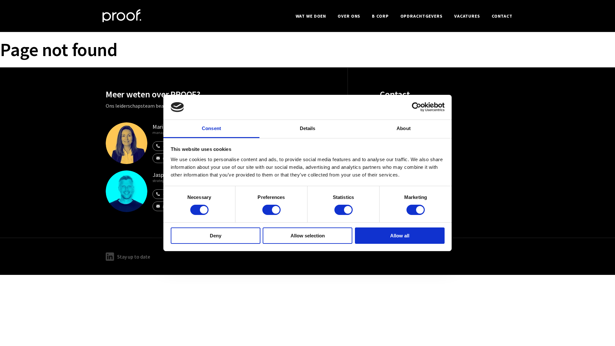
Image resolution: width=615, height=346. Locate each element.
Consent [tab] (211, 128)
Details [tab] (308, 128)
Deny (215, 235)
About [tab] (404, 128)
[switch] (271, 210)
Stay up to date (133, 256)
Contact (502, 16)
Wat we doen (311, 16)
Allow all (399, 235)
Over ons (349, 16)
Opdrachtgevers (421, 16)
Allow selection (308, 235)
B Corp (380, 16)
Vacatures (467, 16)
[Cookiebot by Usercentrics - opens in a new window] (417, 107)
